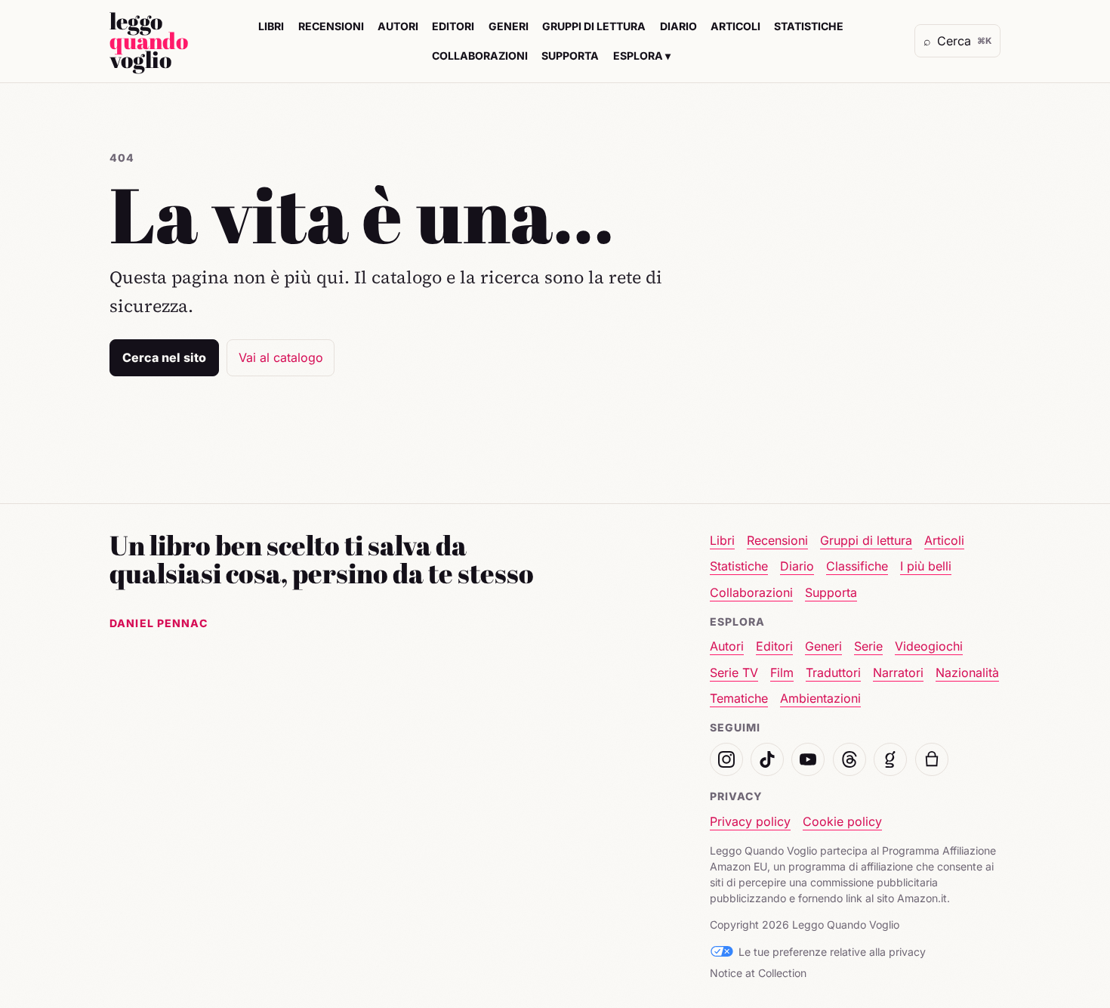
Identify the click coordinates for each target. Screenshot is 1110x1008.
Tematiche (739, 698)
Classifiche (857, 566)
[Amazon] (931, 759)
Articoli (735, 26)
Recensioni (331, 26)
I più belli (925, 566)
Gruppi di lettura (594, 26)
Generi (509, 26)
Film (782, 672)
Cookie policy (842, 821)
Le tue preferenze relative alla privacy (832, 951)
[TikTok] (767, 759)
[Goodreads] (890, 759)
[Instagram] (726, 759)
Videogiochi (929, 646)
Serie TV (734, 672)
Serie (868, 646)
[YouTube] (808, 759)
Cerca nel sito (164, 357)
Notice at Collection (758, 972)
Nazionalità (967, 672)
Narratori (898, 672)
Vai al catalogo (281, 357)
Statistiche (808, 26)
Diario (678, 26)
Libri (271, 26)
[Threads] (849, 759)
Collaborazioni (480, 55)
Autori (398, 26)
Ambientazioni (820, 698)
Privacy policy (750, 821)
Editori (453, 26)
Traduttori (833, 672)
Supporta (570, 55)
